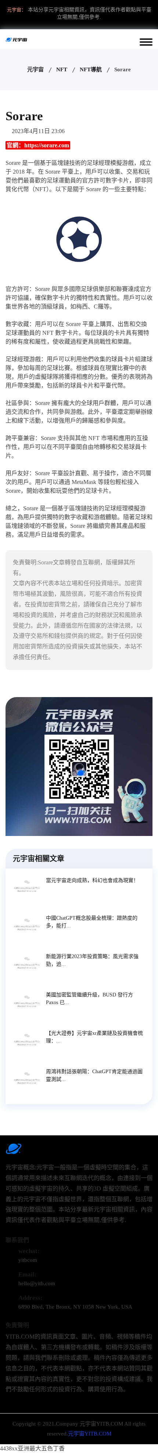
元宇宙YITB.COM (89, 1434)
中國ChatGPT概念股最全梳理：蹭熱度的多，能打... (91, 921)
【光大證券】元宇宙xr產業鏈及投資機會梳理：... (94, 1037)
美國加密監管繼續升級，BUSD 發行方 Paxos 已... (89, 998)
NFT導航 (91, 69)
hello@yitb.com (36, 1283)
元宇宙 (35, 69)
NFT (61, 69)
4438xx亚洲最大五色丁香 (32, 1448)
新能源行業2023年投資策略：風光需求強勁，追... (92, 960)
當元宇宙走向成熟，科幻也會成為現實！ (92, 880)
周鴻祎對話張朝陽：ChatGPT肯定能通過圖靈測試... (94, 1075)
